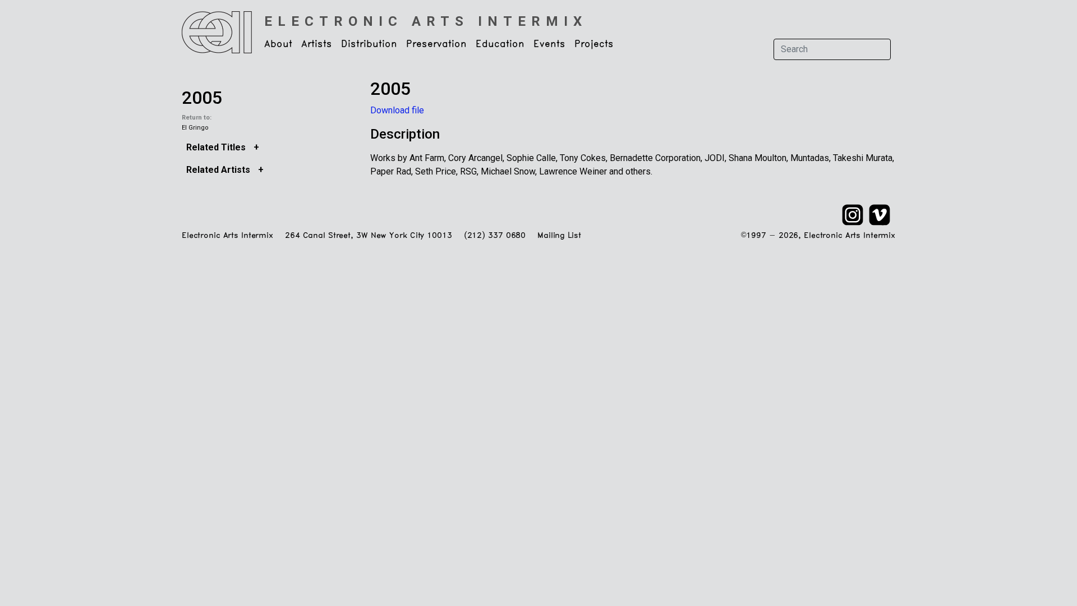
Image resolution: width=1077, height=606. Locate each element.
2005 (202, 97)
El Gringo (195, 127)
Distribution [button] (369, 44)
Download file (397, 110)
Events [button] (549, 44)
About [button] (278, 44)
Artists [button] (316, 44)
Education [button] (500, 44)
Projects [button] (594, 44)
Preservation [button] (436, 44)
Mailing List (559, 236)
